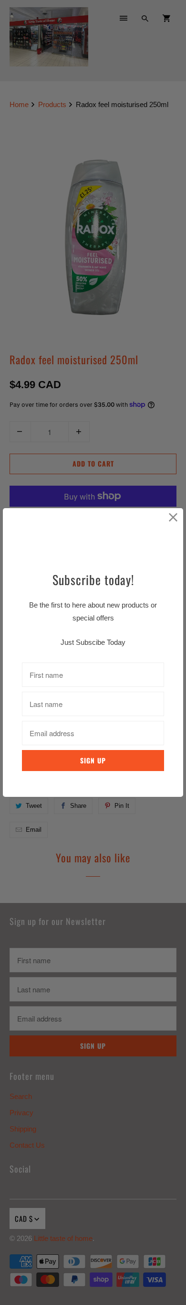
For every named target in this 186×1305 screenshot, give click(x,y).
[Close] (173, 518)
